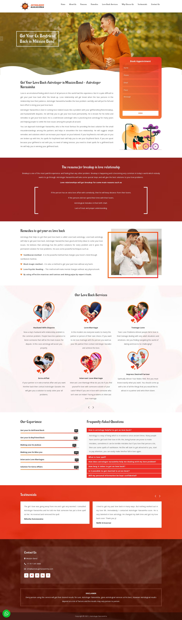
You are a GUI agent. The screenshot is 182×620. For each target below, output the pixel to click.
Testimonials (142, 4)
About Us (72, 4)
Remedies (94, 4)
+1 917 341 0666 (34, 564)
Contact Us (155, 4)
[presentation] (89, 407)
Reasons (83, 4)
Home (63, 4)
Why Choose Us (128, 4)
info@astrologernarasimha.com (40, 569)
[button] (6, 614)
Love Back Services (110, 4)
